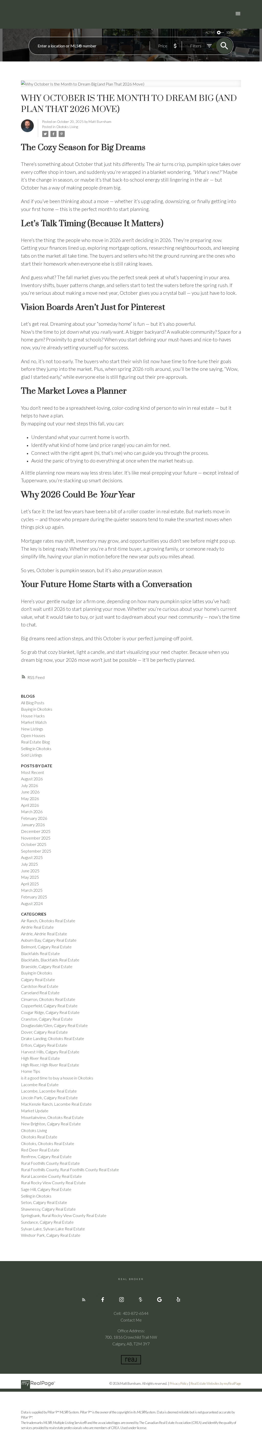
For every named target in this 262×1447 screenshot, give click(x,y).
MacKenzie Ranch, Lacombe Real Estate (56, 1104)
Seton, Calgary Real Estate (44, 1202)
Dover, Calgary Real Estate (44, 1032)
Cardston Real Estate (39, 986)
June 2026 (30, 791)
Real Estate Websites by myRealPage (216, 1383)
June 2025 (30, 870)
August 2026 (32, 778)
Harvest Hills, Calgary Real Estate (50, 1051)
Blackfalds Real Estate (40, 953)
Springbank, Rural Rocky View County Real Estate (63, 1215)
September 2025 (36, 850)
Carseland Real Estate (40, 992)
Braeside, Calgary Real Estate (46, 966)
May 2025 (30, 877)
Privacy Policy (179, 1383)
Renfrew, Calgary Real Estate (46, 1156)
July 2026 (29, 785)
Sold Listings (31, 754)
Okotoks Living (67, 127)
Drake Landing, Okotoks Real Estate (52, 1038)
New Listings (32, 728)
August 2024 (32, 903)
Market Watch (34, 722)
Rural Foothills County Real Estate (50, 1163)
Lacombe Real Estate (40, 1084)
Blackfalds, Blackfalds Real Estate (50, 959)
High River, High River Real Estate (50, 1064)
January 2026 (33, 824)
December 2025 (35, 831)
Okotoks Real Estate (39, 1136)
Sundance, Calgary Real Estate (47, 1222)
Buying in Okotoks (36, 709)
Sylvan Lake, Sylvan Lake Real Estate (53, 1228)
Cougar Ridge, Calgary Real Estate (50, 1012)
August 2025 (32, 857)
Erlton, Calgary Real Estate (44, 1045)
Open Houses (33, 735)
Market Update (34, 1110)
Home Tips (30, 1071)
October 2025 (33, 844)
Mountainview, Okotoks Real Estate (52, 1117)
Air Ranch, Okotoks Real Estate (48, 920)
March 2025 (31, 890)
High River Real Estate (40, 1058)
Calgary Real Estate (38, 979)
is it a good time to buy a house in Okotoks (57, 1077)
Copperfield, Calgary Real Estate (49, 1005)
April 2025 (30, 883)
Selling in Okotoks (36, 748)
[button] (83, 1299)
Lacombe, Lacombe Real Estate (49, 1090)
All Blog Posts (32, 702)
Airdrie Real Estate (37, 927)
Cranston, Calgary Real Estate (47, 1018)
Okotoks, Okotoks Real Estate (47, 1143)
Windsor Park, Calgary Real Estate (50, 1235)
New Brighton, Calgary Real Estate (51, 1123)
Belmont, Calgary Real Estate (46, 946)
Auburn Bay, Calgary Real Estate (49, 940)
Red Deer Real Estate (40, 1149)
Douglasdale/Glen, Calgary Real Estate (54, 1025)
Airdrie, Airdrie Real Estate (44, 933)
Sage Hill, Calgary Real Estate (46, 1189)
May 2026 (30, 798)
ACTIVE (210, 32)
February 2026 (34, 818)
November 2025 (35, 837)
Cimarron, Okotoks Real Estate (48, 999)
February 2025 (34, 896)
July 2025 (29, 864)
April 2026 (30, 805)
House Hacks (33, 715)
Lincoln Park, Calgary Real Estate (49, 1097)
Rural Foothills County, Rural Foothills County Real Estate (70, 1169)
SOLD (229, 32)
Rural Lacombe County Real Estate (51, 1176)
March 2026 (31, 811)
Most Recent (32, 772)
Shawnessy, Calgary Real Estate (48, 1209)
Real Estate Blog (35, 741)
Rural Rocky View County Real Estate (53, 1182)
